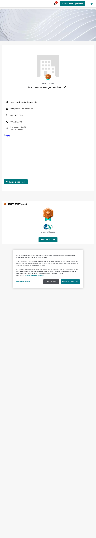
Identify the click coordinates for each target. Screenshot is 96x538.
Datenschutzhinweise (31, 275)
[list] (48, 115)
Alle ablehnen (51, 281)
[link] (48, 102)
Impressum (41, 275)
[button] (48, 239)
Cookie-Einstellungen (23, 281)
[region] (48, 269)
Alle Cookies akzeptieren (70, 281)
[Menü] (3, 4)
